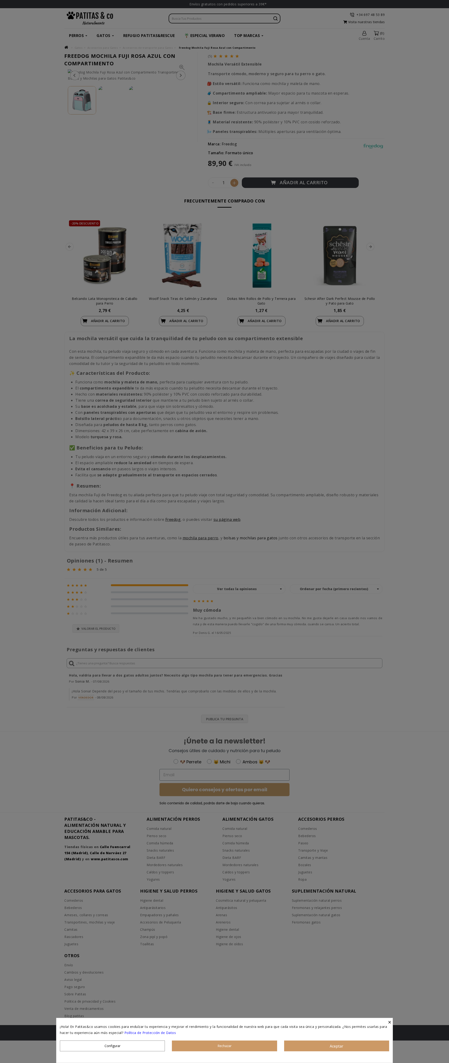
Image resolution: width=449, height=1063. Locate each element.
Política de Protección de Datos (150, 1032)
